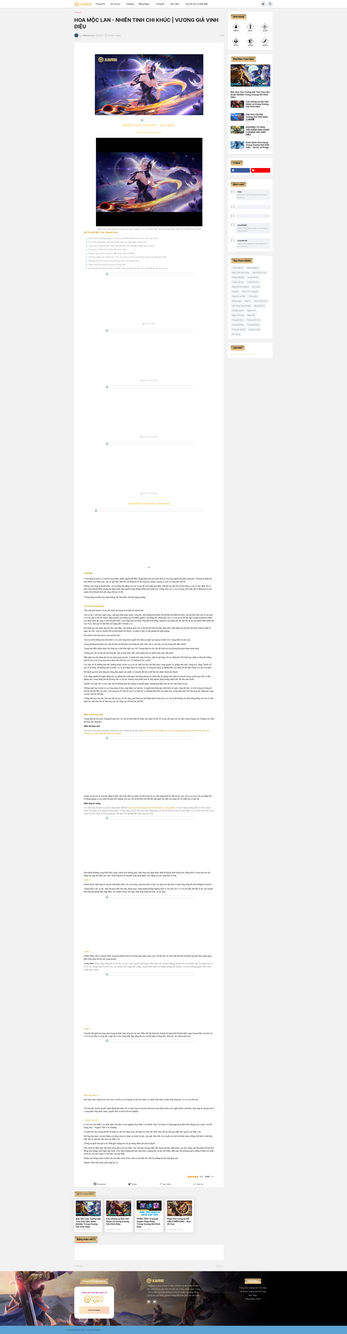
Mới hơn (79, 1266)
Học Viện (256, 287)
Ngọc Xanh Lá (238, 315)
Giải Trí (247, 301)
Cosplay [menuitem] (130, 4)
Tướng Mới (253, 296)
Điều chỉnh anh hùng (240, 272)
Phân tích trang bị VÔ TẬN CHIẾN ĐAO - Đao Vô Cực (179, 1221)
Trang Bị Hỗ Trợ (253, 320)
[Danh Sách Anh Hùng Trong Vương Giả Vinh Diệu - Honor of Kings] (237, 145)
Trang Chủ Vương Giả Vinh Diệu (253, 1288)
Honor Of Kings (260, 301)
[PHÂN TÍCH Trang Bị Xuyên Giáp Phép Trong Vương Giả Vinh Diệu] (149, 1208)
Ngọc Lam (251, 310)
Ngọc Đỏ (251, 315)
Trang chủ (78, 12)
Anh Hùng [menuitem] (114, 4)
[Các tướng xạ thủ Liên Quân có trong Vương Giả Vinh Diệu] (118, 1208)
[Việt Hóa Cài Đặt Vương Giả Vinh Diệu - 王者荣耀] (237, 117)
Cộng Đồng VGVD (253, 1299)
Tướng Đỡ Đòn (238, 277)
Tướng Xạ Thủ (253, 282)
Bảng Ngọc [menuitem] (144, 4)
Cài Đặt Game (237, 310)
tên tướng (236, 334)
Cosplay (235, 291)
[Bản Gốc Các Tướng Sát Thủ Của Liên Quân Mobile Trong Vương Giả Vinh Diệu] (88, 1208)
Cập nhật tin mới (259, 272)
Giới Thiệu (253, 1295)
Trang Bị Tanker (238, 329)
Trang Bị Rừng (253, 325)
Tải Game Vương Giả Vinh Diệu (253, 1291)
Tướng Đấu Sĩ (237, 268)
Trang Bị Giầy (237, 320)
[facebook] (240, 170)
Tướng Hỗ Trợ (237, 282)
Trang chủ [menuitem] (100, 4)
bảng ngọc (236, 301)
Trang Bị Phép (238, 325)
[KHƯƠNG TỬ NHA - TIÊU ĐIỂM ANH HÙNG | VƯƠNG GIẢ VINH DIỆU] (237, 129)
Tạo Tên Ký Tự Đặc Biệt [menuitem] (197, 4)
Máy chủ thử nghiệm (240, 287)
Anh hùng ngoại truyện (241, 306)
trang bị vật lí (254, 329)
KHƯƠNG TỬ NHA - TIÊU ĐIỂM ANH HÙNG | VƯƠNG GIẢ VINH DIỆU (257, 131)
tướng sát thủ (253, 277)
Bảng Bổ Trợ (259, 306)
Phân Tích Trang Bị (250, 291)
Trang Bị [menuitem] (160, 4)
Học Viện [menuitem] (174, 4)
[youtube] (260, 170)
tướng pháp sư (252, 268)
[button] (263, 4)
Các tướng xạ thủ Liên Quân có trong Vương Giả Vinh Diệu (117, 1221)
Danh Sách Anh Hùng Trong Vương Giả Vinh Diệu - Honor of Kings (257, 145)
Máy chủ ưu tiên (238, 296)
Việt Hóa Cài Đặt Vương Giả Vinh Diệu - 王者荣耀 (257, 117)
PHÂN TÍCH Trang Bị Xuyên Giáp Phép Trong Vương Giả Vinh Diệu (148, 1222)
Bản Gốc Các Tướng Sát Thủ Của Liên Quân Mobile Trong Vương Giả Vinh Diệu (88, 1222)
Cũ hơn (219, 1266)
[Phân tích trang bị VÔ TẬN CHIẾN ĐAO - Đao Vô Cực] (179, 1208)
